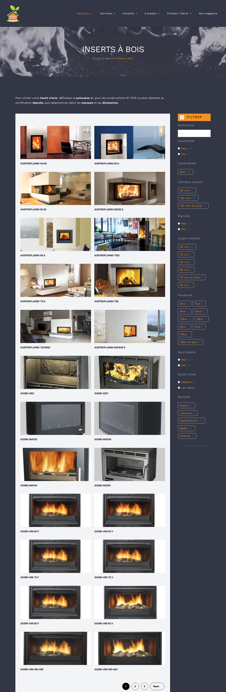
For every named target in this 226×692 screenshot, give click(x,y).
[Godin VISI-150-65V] (129, 648)
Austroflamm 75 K (32, 301)
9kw (200, 319)
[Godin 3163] (55, 372)
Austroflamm (189, 420)
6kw (183, 311)
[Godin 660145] (55, 464)
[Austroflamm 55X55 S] (129, 188)
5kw (183, 326)
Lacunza (186, 413)
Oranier (185, 436)
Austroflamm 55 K (106, 163)
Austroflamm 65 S (32, 255)
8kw (183, 303)
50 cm (184, 246)
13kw (183, 334)
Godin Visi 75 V (103, 577)
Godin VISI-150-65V (106, 669)
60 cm (184, 269)
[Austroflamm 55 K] (129, 142)
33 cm (184, 254)
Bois (183, 171)
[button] (194, 117)
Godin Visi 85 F (29, 623)
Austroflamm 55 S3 (33, 209)
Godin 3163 (27, 393)
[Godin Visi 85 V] (129, 602)
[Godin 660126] (129, 418)
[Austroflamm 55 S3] (55, 188)
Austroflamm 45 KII (33, 163)
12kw (198, 311)
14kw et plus (189, 342)
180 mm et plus (191, 205)
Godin (184, 428)
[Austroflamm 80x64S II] (129, 326)
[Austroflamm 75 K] (55, 280)
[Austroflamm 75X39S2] (55, 326)
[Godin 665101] (129, 464)
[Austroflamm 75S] (129, 280)
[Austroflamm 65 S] (55, 234)
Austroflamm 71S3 (106, 255)
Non (184, 148)
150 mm (185, 198)
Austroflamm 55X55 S (108, 209)
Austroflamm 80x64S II (109, 347)
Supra (184, 405)
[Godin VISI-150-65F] (55, 648)
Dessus (186, 382)
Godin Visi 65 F (29, 531)
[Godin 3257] (129, 372)
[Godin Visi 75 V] (129, 556)
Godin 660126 (102, 439)
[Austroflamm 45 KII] (55, 142)
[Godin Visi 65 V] (129, 510)
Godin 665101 (102, 485)
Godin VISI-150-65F (32, 669)
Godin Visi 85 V (103, 623)
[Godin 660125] (55, 418)
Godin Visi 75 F (29, 577)
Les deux (187, 387)
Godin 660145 (28, 485)
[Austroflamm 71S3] (129, 234)
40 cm (184, 262)
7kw (197, 303)
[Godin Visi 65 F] (55, 510)
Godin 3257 (101, 393)
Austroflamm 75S (106, 301)
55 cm (184, 285)
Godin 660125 (28, 439)
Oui (183, 154)
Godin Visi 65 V (103, 531)
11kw (197, 326)
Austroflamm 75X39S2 (35, 347)
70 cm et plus (190, 277)
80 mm (185, 190)
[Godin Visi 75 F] (55, 556)
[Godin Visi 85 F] (55, 602)
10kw (183, 319)
